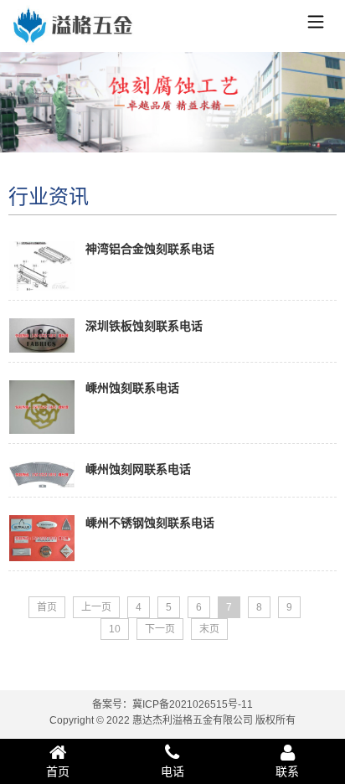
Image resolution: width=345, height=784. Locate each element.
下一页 (160, 629)
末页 (209, 629)
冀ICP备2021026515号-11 (192, 704)
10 (115, 629)
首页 (47, 607)
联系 (287, 771)
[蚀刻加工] (71, 29)
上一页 (96, 607)
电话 (172, 771)
